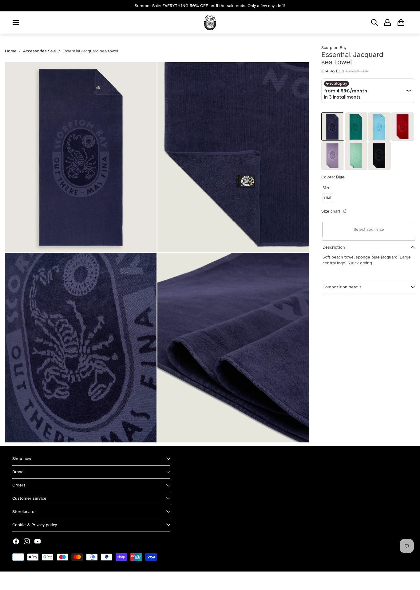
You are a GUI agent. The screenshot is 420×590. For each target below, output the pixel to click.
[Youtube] (37, 541)
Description (334, 247)
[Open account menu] (387, 22)
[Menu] (15, 22)
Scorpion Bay (40, 580)
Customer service (29, 498)
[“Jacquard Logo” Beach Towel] (402, 126)
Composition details (342, 287)
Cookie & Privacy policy (34, 524)
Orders (19, 485)
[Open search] (374, 22)
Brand (18, 471)
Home (11, 51)
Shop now (21, 458)
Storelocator (24, 511)
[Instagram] (26, 541)
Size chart (331, 211)
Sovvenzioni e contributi (80, 580)
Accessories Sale (39, 51)
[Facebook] (16, 541)
